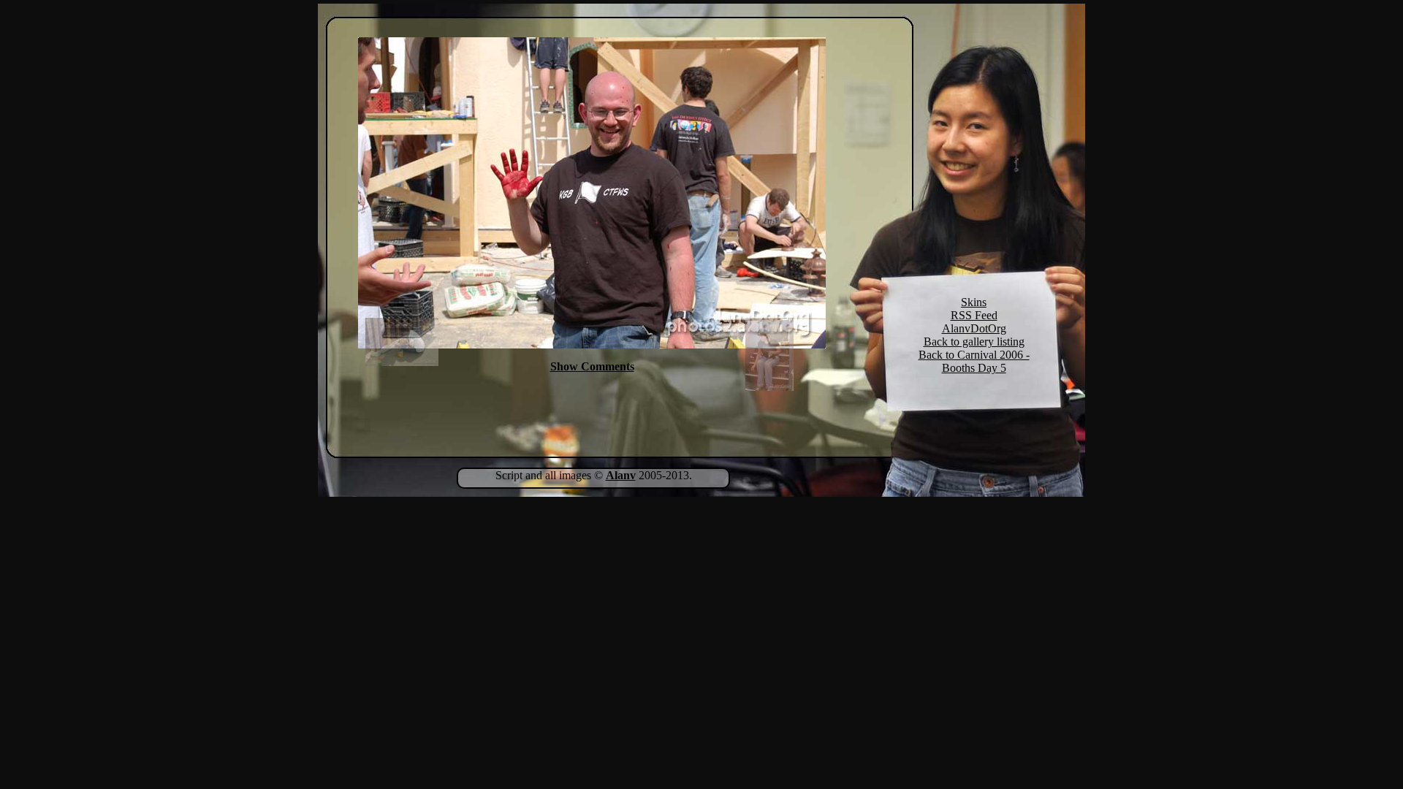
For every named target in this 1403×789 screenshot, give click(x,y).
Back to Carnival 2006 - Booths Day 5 (974, 361)
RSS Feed (974, 315)
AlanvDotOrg (974, 328)
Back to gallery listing (974, 341)
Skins (973, 302)
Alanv (621, 475)
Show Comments (592, 366)
